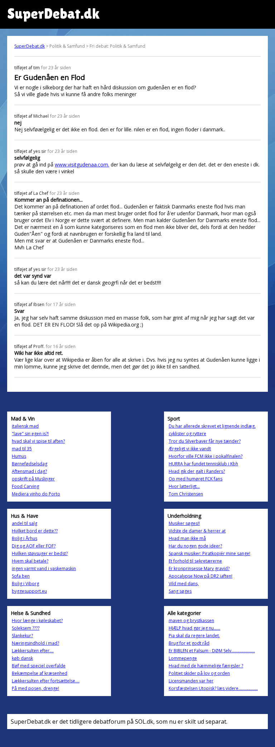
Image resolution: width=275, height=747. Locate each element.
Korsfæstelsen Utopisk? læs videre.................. (213, 688)
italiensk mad (25, 426)
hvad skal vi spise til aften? (38, 441)
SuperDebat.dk (29, 46)
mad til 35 (22, 449)
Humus (19, 456)
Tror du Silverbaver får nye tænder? (205, 441)
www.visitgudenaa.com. (82, 164)
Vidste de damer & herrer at (197, 531)
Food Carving (25, 486)
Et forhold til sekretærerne (195, 561)
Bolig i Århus (24, 538)
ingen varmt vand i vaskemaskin (44, 568)
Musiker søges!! (184, 523)
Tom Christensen (186, 494)
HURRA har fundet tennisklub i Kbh (203, 464)
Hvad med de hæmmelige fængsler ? (206, 666)
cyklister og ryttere (187, 434)
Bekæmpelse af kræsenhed (39, 673)
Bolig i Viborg (25, 584)
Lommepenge (183, 658)
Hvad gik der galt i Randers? (197, 471)
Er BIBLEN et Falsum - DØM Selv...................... (212, 651)
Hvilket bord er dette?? (35, 531)
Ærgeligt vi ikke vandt (190, 449)
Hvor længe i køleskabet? (37, 620)
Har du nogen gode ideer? (195, 546)
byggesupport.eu (29, 591)
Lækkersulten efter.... (33, 651)
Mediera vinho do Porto (36, 494)
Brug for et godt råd (189, 643)
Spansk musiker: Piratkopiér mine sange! (209, 553)
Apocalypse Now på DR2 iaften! (200, 576)
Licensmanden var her (191, 681)
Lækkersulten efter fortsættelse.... (45, 681)
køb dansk (22, 658)
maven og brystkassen (191, 620)
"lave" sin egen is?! (30, 434)
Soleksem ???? (25, 628)
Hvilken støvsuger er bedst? (40, 553)
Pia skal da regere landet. (194, 636)
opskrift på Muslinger (33, 479)
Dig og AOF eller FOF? (34, 546)
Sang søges (180, 591)
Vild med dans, (184, 584)
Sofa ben (21, 576)
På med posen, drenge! (35, 688)
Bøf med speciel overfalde (39, 666)
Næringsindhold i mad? (35, 643)
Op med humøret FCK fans (195, 479)
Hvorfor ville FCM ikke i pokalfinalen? (205, 456)
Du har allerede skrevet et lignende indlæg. (212, 426)
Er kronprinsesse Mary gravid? (199, 568)
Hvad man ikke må (187, 538)
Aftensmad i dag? (29, 471)
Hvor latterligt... (184, 486)
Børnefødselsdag (29, 464)
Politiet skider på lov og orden (199, 673)
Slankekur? (22, 636)
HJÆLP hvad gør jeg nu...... (194, 628)
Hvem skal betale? (30, 561)
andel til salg (24, 523)
